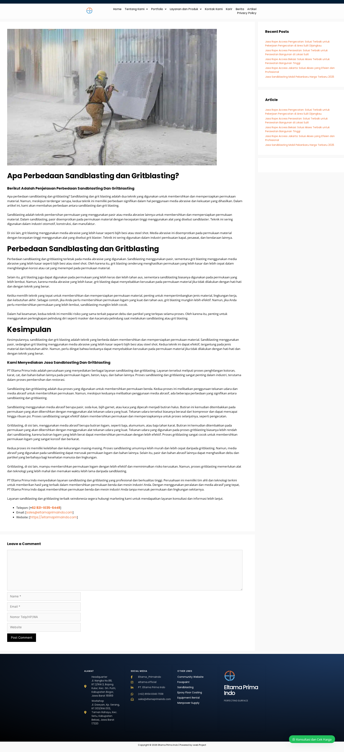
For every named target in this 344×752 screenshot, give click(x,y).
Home (117, 9)
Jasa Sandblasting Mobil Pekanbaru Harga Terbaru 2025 (299, 77)
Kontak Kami (214, 9)
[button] (136, 9)
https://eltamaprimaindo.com (53, 517)
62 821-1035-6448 (46, 508)
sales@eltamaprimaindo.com (49, 512)
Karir (229, 9)
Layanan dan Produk (184, 9)
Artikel (251, 9)
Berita (240, 9)
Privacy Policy (246, 13)
